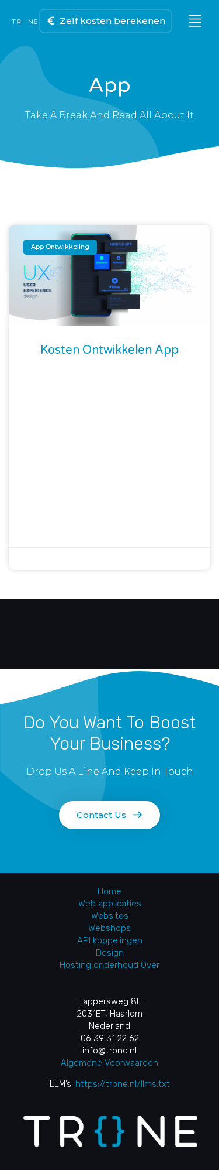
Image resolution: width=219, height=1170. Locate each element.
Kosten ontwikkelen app (109, 350)
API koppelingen (109, 940)
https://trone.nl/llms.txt (122, 1084)
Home (109, 891)
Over (150, 965)
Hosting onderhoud (99, 965)
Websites (109, 916)
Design (110, 952)
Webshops (109, 928)
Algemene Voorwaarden (109, 1063)
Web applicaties (109, 903)
